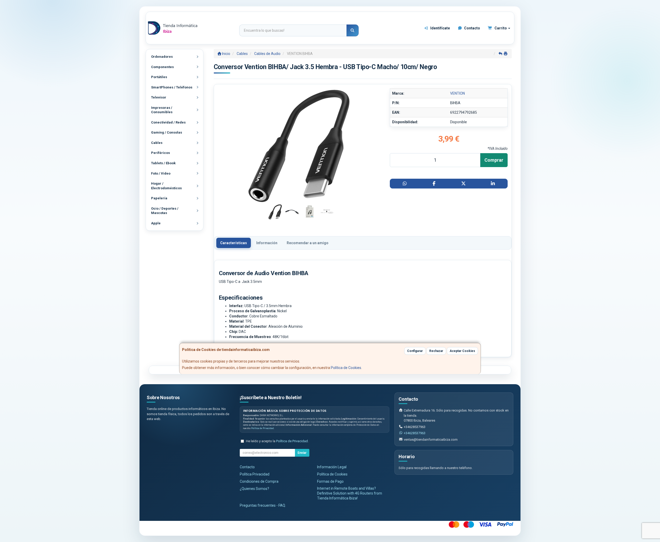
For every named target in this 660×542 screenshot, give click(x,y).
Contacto (471, 28)
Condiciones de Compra (259, 481)
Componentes (162, 67)
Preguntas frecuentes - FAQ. (263, 505)
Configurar (415, 351)
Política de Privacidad (262, 428)
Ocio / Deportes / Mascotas (164, 211)
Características (233, 243)
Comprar (493, 160)
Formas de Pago (330, 481)
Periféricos (160, 153)
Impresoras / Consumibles (161, 110)
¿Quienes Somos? (254, 489)
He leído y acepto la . (277, 441)
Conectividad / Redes (168, 122)
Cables (156, 143)
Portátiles (159, 77)
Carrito (501, 28)
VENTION (457, 93)
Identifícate (440, 28)
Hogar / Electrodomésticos (166, 186)
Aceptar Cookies (462, 351)
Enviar (302, 453)
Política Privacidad (254, 474)
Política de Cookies (346, 368)
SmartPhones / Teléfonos (171, 87)
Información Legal (331, 467)
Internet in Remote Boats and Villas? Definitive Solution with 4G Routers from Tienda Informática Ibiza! (349, 493)
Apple (156, 223)
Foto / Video (160, 173)
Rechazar (436, 351)
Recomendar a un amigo (307, 243)
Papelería (159, 198)
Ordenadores (162, 57)
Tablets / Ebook (163, 163)
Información (266, 243)
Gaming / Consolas (166, 132)
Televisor (158, 97)
